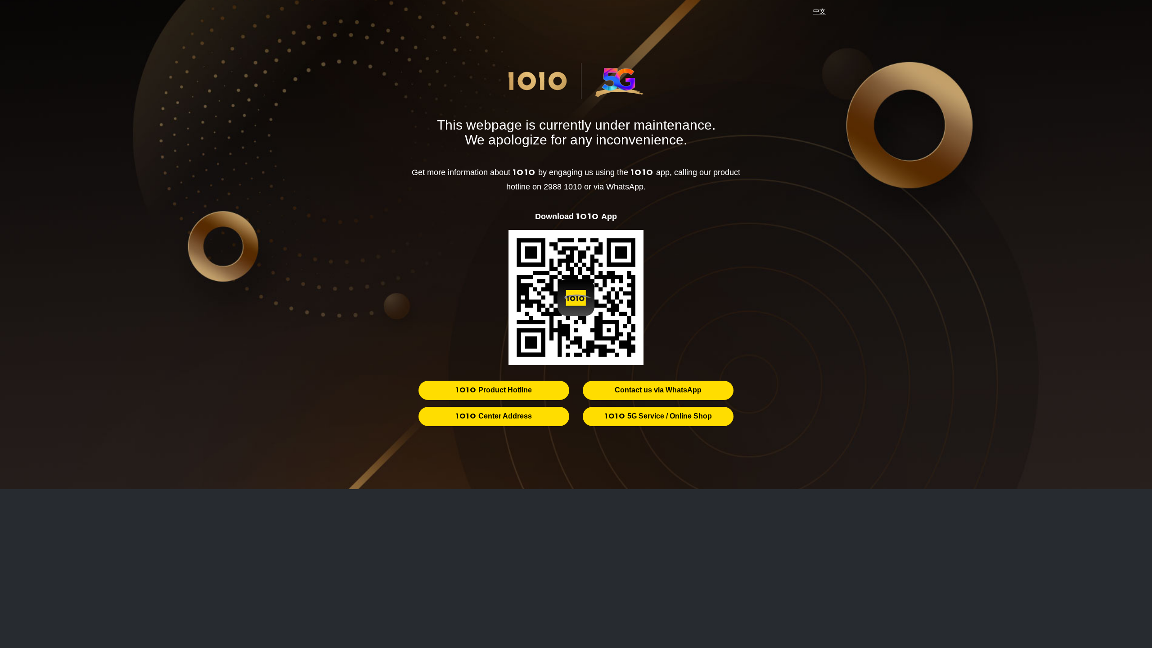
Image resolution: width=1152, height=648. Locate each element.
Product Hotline (494, 390)
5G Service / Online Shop (658, 416)
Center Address (494, 416)
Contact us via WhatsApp (658, 390)
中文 (819, 11)
